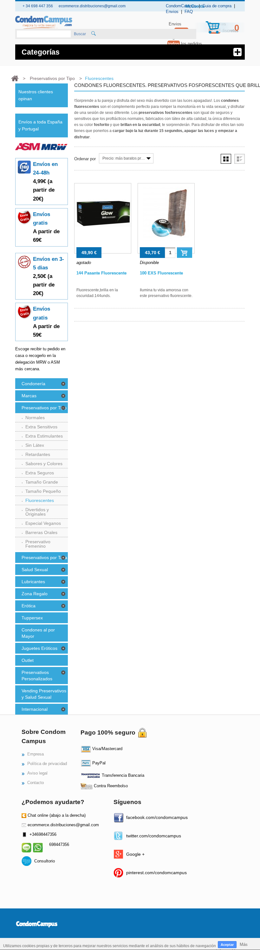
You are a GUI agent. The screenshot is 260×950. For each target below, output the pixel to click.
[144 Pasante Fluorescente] (102, 218)
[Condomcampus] (43, 22)
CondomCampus (181, 5)
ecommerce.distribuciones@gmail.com (63, 824)
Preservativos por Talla (44, 557)
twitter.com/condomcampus (153, 835)
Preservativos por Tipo (44, 407)
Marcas (29, 395)
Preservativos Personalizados (37, 675)
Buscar (80, 34)
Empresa (35, 754)
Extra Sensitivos (41, 426)
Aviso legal (37, 773)
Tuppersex (32, 617)
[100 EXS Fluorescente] (166, 218)
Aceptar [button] (227, 945)
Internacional (35, 709)
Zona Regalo (35, 593)
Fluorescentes (39, 500)
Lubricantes (33, 581)
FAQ (189, 11)
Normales (35, 417)
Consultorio (44, 861)
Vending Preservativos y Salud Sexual (44, 694)
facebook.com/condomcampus (157, 817)
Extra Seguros (39, 472)
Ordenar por (85, 158)
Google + (135, 854)
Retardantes (37, 454)
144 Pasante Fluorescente (101, 273)
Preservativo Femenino (37, 544)
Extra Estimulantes (44, 436)
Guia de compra (216, 5)
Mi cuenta (194, 6)
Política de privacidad (47, 763)
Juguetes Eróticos (39, 648)
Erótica (29, 605)
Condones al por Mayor (38, 633)
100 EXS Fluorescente (161, 273)
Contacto (35, 782)
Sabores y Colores (43, 463)
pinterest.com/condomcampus (156, 872)
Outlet (28, 660)
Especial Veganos (43, 523)
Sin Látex (34, 445)
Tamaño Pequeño (43, 491)
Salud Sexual (35, 569)
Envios (172, 11)
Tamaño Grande (41, 482)
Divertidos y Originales (37, 512)
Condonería (33, 383)
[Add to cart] (184, 252)
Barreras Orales (41, 532)
